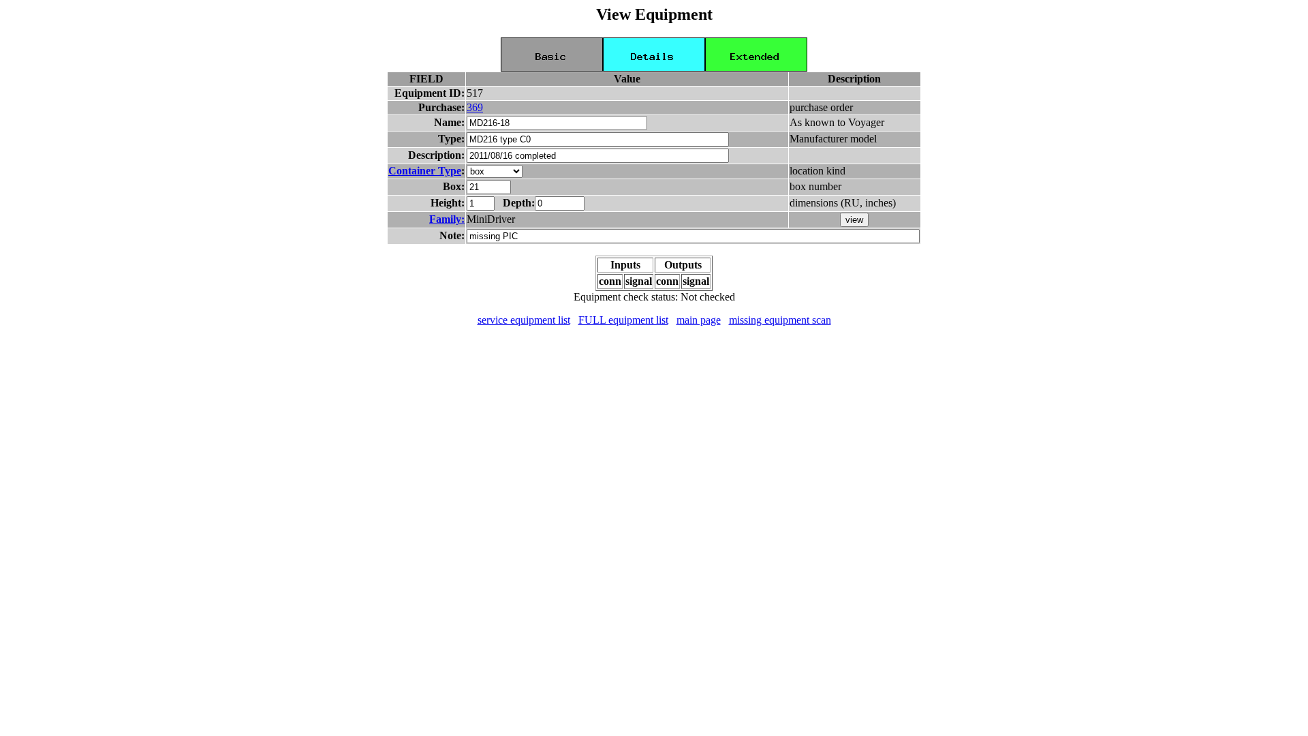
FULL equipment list (623, 320)
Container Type (424, 171)
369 (475, 107)
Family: (447, 219)
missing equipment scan (780, 320)
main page (698, 320)
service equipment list (524, 320)
